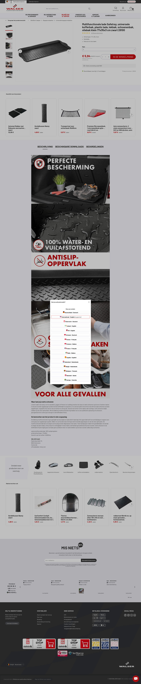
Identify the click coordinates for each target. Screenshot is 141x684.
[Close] (89, 302)
